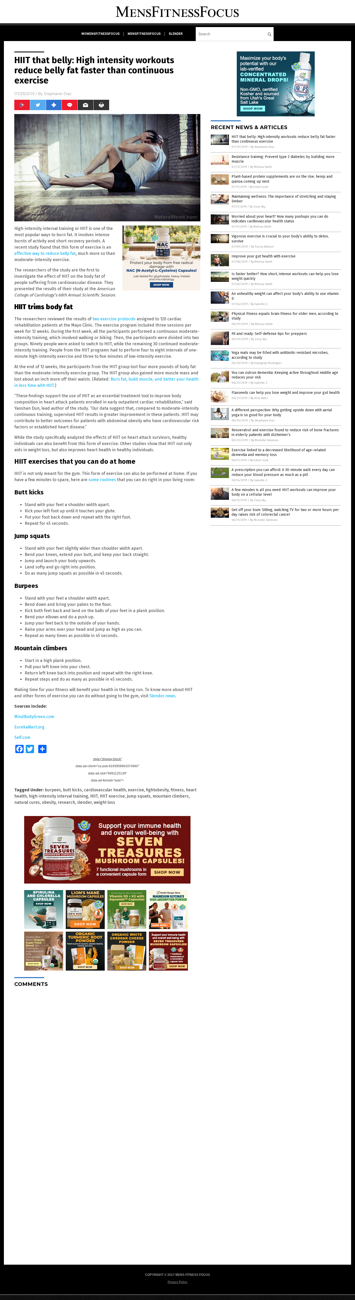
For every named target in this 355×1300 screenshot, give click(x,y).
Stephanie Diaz (57, 93)
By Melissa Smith (261, 167)
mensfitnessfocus (144, 34)
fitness (177, 789)
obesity (49, 802)
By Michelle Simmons (265, 440)
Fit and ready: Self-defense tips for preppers (269, 333)
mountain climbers (171, 796)
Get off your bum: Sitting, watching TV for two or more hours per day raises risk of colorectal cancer (285, 512)
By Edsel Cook (259, 187)
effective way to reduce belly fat (45, 253)
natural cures (27, 802)
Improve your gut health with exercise (263, 256)
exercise (136, 789)
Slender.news (162, 695)
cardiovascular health (105, 789)
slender (176, 34)
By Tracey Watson (262, 246)
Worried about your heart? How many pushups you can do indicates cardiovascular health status (280, 218)
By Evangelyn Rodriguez (266, 363)
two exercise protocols (114, 318)
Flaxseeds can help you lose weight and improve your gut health (286, 392)
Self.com (22, 737)
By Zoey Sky (257, 206)
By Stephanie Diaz (262, 147)
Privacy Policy (177, 1282)
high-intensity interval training (58, 796)
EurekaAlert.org (29, 727)
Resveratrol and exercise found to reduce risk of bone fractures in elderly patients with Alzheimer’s (285, 432)
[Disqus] (107, 1056)
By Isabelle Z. (259, 304)
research (66, 802)
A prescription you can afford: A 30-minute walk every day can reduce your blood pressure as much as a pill (283, 472)
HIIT (94, 796)
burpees (53, 789)
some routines (102, 479)
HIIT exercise (112, 796)
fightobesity (157, 789)
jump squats (138, 796)
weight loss (104, 802)
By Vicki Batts (259, 398)
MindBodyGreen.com (34, 716)
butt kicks (72, 789)
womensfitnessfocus (100, 34)
